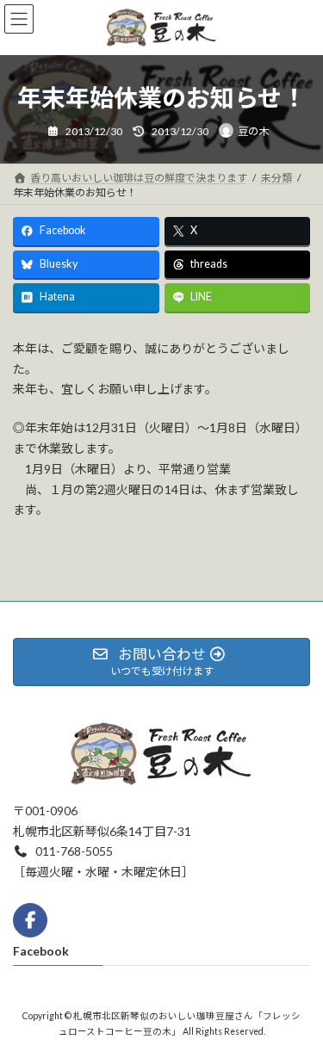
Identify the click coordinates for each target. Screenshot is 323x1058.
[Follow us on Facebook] (30, 919)
